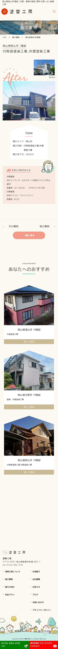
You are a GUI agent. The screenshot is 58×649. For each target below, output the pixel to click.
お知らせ (36, 587)
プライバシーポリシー (42, 610)
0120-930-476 (15, 565)
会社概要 (36, 579)
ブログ (35, 594)
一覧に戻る (29, 235)
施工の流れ (10, 587)
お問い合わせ (38, 602)
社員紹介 (36, 571)
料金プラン (10, 594)
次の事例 (13, 226)
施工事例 (9, 579)
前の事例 (44, 226)
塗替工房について (12, 571)
